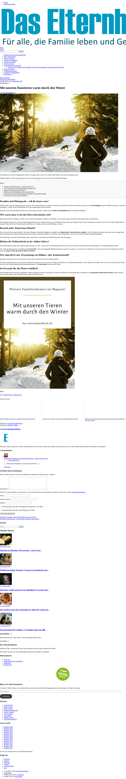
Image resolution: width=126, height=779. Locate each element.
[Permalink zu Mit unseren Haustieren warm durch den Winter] (59, 171)
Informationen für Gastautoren (13, 661)
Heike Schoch (8, 708)
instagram (7, 762)
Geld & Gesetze (9, 64)
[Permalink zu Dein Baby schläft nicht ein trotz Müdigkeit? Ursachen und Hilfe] (6, 584)
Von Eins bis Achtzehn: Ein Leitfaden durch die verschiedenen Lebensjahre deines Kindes (36, 67)
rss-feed (6, 764)
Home (6, 2)
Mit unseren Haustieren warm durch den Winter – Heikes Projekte (24, 458)
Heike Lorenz (8, 707)
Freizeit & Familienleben (11, 72)
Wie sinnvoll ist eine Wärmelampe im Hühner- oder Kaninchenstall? (25, 193)
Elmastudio (18, 776)
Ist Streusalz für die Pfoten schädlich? (15, 195)
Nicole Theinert (9, 712)
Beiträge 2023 (8, 732)
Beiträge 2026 (8, 727)
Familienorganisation (10, 71)
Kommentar (4, 489)
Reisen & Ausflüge (10, 62)
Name (2, 495)
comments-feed (8, 766)
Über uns (7, 659)
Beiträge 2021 (8, 736)
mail (5, 768)
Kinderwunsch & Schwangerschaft (15, 55)
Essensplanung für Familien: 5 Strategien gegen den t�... (23, 630)
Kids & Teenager (9, 58)
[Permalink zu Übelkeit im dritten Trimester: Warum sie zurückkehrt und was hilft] (6, 564)
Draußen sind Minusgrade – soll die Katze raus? (19, 186)
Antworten (7, 467)
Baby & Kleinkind (9, 57)
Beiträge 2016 (8, 744)
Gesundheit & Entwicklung (12, 65)
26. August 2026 (5, 566)
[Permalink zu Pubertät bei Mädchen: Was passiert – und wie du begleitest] (6, 545)
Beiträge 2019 (8, 739)
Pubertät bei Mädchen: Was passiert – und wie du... (21, 550)
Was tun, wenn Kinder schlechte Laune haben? (19, 519)
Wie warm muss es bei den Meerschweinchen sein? (20, 188)
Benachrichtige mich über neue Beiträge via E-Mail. (18, 510)
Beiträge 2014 (8, 748)
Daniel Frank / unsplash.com (12, 395)
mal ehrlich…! (4, 641)
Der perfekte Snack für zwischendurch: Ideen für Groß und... (24, 610)
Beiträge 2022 (8, 734)
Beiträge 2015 (8, 746)
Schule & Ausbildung (10, 60)
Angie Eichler (8, 705)
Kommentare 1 (4, 83)
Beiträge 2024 (8, 730)
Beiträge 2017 (8, 743)
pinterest (6, 761)
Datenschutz (8, 665)
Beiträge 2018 (8, 741)
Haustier (10, 425)
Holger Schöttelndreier (11, 710)
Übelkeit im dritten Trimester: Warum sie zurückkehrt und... (24, 570)
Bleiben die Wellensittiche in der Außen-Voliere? (19, 192)
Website (2, 503)
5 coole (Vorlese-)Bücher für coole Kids (18, 517)
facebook (7, 759)
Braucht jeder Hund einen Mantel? (14, 190)
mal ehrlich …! (8, 74)
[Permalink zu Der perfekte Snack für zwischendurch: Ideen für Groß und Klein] (6, 604)
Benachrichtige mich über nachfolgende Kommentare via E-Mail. (22, 506)
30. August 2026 (5, 546)
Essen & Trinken (9, 69)
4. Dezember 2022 (17, 81)
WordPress (20, 775)
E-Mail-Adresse (5, 499)
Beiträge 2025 (8, 729)
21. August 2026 (5, 606)
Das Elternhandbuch (9, 92)
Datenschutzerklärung (78, 492)
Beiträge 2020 (8, 737)
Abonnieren (6, 696)
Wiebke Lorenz (8, 717)
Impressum (7, 663)
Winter (34, 175)
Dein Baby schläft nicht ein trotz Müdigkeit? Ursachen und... (24, 590)
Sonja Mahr (7, 716)
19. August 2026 (5, 626)
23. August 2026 (5, 586)
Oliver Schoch (8, 714)
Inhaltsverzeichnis (9, 4)
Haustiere (71, 175)
